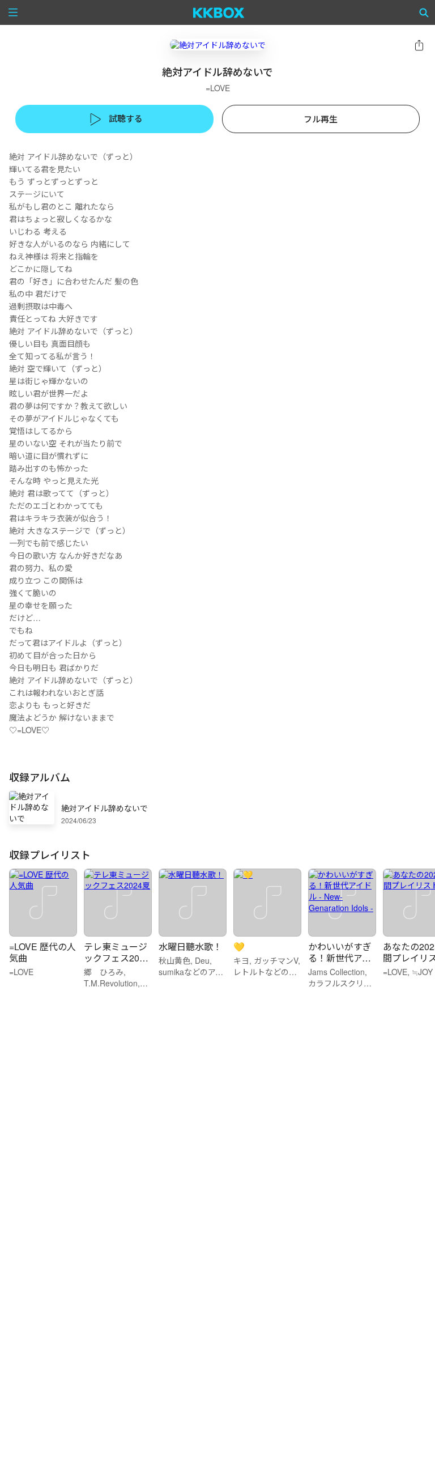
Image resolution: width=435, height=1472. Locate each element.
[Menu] (13, 12)
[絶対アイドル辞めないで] (218, 44)
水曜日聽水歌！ (190, 946)
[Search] (424, 12)
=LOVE (218, 87)
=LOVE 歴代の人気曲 (42, 952)
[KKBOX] (219, 12)
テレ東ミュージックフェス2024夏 (117, 958)
